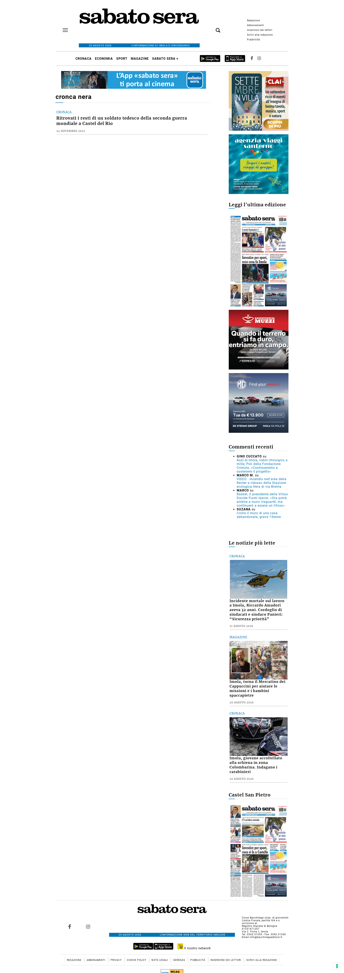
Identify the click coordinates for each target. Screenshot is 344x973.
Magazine (140, 58)
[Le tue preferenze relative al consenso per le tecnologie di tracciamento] (337, 966)
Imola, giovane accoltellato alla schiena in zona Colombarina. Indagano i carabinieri (256, 765)
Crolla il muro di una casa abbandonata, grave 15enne (259, 515)
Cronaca (83, 58)
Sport (121, 58)
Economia (104, 58)
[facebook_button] (251, 58)
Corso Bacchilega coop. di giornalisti (265, 917)
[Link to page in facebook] (70, 927)
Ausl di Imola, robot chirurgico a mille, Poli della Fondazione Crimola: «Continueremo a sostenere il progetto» (262, 465)
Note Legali (160, 960)
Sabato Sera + (165, 58)
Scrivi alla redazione (260, 34)
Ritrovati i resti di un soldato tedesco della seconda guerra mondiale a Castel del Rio (121, 121)
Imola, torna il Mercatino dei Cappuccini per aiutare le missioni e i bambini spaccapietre (257, 689)
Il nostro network (197, 948)
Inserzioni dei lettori (259, 30)
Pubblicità (253, 39)
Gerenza (179, 960)
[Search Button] (212, 28)
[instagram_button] (259, 58)
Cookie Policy (137, 960)
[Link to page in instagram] (88, 927)
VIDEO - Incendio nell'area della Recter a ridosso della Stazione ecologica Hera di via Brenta (261, 482)
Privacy (116, 960)
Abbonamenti (255, 25)
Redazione (253, 20)
